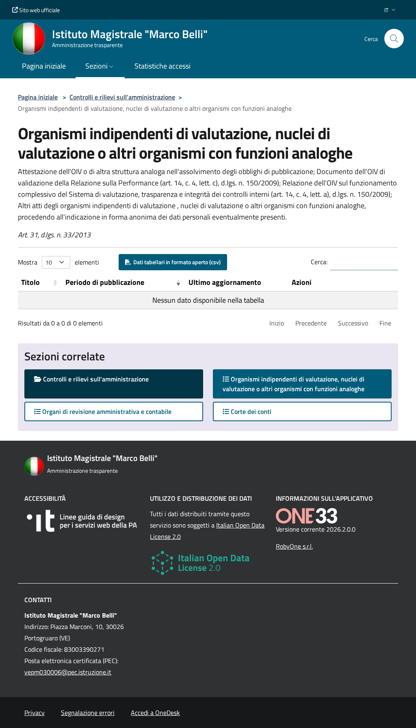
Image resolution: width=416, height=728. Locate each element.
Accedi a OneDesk (155, 712)
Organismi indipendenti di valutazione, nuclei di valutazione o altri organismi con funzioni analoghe (301, 384)
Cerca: (319, 262)
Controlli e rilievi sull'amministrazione (122, 97)
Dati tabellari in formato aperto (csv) (176, 262)
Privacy (34, 712)
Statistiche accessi (162, 65)
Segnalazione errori (88, 712)
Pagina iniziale (38, 97)
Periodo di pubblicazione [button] (104, 282)
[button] (391, 10)
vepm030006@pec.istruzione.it (67, 672)
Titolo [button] (30, 282)
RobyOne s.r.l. (294, 546)
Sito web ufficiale (39, 10)
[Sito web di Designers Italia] (82, 521)
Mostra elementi (58, 262)
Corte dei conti (250, 411)
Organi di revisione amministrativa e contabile (106, 411)
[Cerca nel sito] (394, 38)
